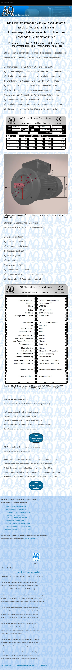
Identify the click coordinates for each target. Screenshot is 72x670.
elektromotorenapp (8, 3)
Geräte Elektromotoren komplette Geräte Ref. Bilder (18, 526)
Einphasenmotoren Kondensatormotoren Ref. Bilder (18, 512)
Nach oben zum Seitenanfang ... (30, 572)
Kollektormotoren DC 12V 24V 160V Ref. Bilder (17, 518)
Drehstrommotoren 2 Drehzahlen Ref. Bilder (16, 509)
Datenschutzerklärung (25, 666)
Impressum (6, 666)
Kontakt (44, 666)
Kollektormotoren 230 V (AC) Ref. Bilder (15, 515)
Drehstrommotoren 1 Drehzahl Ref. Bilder (15, 506)
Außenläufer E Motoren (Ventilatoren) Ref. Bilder (17, 523)
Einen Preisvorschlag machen (36, 438)
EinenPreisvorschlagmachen (36, 485)
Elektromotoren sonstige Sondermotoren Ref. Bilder (18, 529)
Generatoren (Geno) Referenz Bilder (14, 520)
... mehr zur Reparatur (29, 538)
